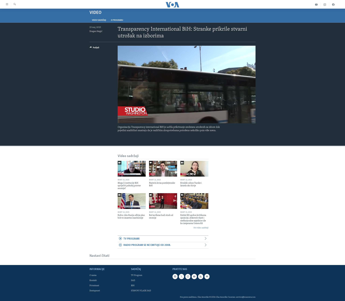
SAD (133, 280)
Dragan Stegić (95, 31)
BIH (132, 286)
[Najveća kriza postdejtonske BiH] (163, 169)
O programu (117, 20)
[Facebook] (333, 5)
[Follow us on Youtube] (194, 276)
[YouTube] (316, 5)
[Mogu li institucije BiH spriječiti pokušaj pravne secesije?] (132, 169)
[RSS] (200, 276)
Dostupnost (94, 291)
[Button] (94, 48)
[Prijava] (207, 276)
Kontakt (93, 280)
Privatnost (94, 286)
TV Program (136, 275)
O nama (92, 275)
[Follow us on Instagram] (187, 276)
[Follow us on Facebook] (175, 276)
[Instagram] (325, 5)
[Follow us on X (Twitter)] (181, 276)
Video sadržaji (99, 20)
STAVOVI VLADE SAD (141, 291)
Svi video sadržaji (201, 228)
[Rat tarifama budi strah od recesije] (163, 201)
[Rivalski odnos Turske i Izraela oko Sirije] (194, 169)
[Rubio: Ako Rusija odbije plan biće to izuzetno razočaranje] (132, 201)
